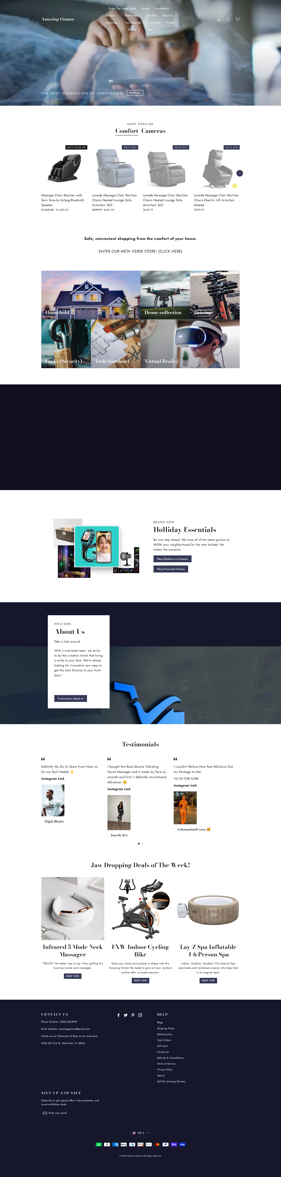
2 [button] (142, 843)
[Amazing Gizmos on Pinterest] (133, 1015)
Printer (170, 22)
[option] (61, 182)
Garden (152, 15)
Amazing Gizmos (57, 19)
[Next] (239, 173)
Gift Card (162, 1046)
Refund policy (165, 1034)
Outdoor (110, 15)
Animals (155, 22)
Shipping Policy (166, 1028)
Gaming (112, 22)
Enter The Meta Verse (122, 8)
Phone (132, 30)
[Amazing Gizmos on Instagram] (140, 1015)
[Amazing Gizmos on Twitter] (126, 1015)
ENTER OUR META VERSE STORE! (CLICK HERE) (140, 251)
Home (145, 8)
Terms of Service (166, 1063)
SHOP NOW (72, 976)
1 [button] (139, 844)
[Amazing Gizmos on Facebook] (118, 1015)
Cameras (153, 130)
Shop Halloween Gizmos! (172, 559)
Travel (149, 30)
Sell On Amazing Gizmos (171, 1081)
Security (168, 15)
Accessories (134, 22)
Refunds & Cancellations (170, 1058)
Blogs (160, 1022)
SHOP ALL (135, 93)
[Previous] (41, 173)
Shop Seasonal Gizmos (171, 569)
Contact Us (163, 1052)
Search (161, 1075)
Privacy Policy (164, 1069)
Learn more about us (71, 698)
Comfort (126, 130)
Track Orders (164, 1040)
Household (162, 8)
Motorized (132, 15)
